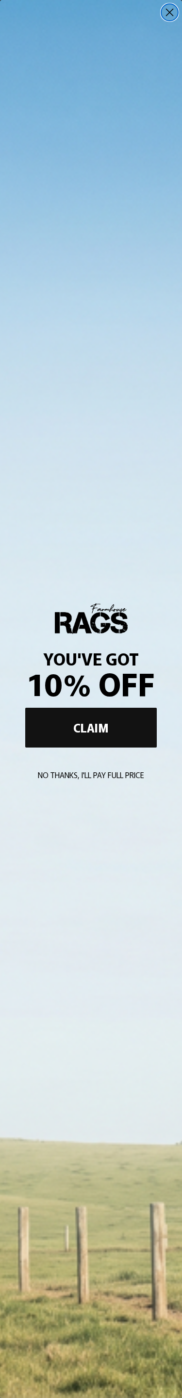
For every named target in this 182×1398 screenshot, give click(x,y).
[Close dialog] (169, 12)
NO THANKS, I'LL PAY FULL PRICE (91, 775)
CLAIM (91, 727)
